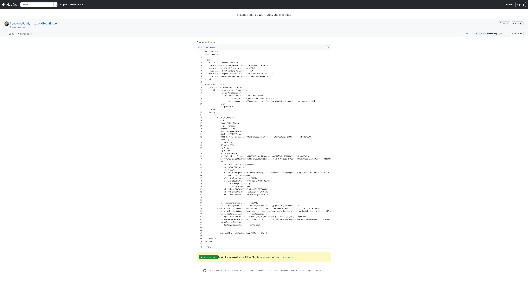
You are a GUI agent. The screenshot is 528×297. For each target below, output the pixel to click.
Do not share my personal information (310, 271)
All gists (63, 4)
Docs (269, 271)
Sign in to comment (284, 257)
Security (243, 271)
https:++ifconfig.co (44, 23)
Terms (227, 271)
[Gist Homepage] (10, 4)
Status (251, 271)
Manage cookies (287, 271)
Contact (276, 271)
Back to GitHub (76, 4)
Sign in (509, 4)
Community (260, 271)
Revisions (26, 34)
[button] (500, 34)
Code (11, 34)
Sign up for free (208, 257)
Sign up (521, 4)
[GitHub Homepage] (204, 270)
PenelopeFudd (19, 23)
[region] (264, 149)
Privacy (235, 271)
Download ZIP (516, 34)
